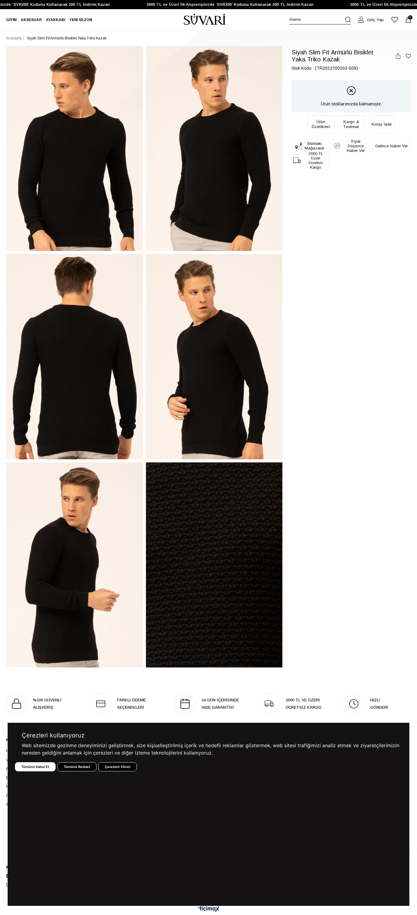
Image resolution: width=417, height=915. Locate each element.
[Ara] (348, 19)
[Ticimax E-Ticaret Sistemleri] (208, 909)
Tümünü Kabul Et (35, 767)
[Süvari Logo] (205, 19)
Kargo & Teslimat (351, 124)
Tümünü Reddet (77, 767)
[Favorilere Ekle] (408, 56)
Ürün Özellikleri (321, 124)
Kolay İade (382, 124)
